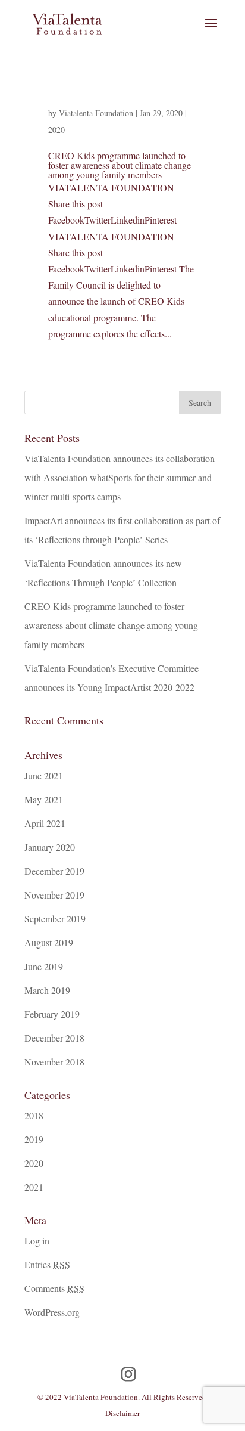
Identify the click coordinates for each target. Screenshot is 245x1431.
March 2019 (47, 990)
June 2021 (43, 775)
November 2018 (54, 1061)
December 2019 (54, 871)
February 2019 (52, 1014)
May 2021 (43, 799)
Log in (36, 1240)
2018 (33, 1115)
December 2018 (54, 1038)
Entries (47, 1264)
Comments (54, 1288)
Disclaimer (122, 1413)
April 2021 (44, 823)
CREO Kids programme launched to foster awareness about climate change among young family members (119, 165)
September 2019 (55, 918)
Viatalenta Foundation (96, 113)
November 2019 (54, 894)
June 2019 (43, 966)
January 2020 (49, 847)
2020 (56, 129)
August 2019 (48, 942)
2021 (33, 1187)
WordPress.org (52, 1312)
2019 (33, 1139)
